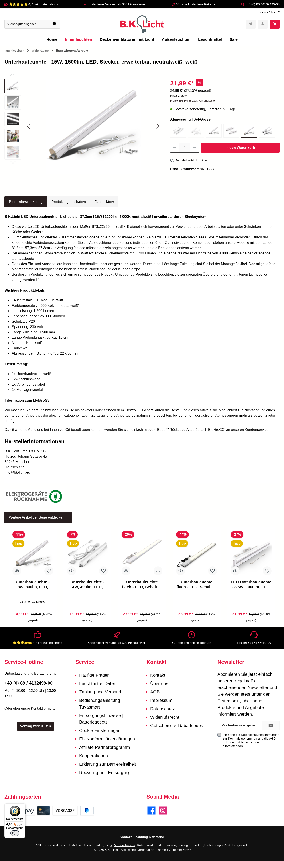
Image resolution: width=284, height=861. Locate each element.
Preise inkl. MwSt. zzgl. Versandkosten (193, 100)
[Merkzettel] (251, 24)
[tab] (25, 201)
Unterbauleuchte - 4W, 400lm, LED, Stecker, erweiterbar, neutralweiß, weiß (87, 584)
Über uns (159, 683)
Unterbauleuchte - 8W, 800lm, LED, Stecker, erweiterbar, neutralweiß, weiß (32, 584)
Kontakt (157, 675)
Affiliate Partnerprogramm (104, 747)
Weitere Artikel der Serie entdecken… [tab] (38, 517)
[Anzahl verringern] (174, 148)
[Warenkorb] (275, 24)
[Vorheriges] (29, 126)
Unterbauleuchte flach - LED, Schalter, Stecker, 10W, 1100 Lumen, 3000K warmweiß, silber (196, 584)
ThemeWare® (181, 849)
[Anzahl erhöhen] (194, 148)
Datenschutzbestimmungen (260, 734)
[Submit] (271, 725)
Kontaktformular (43, 708)
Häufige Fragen (94, 675)
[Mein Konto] (263, 24)
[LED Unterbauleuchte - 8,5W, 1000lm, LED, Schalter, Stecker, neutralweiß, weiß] (251, 554)
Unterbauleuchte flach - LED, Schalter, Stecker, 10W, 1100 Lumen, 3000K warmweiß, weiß (142, 584)
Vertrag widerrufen (35, 726)
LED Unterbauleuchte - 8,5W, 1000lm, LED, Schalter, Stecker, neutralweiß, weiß (251, 584)
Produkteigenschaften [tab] (68, 202)
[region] (83, 126)
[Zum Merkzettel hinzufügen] (48, 570)
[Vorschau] (16, 570)
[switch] (14, 833)
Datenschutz (162, 708)
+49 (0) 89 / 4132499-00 (262, 4)
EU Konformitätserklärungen (107, 738)
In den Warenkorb (240, 148)
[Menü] (22, 806)
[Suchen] (54, 24)
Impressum (161, 700)
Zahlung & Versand (149, 837)
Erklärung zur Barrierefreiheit (107, 764)
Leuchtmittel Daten (97, 683)
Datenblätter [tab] (104, 202)
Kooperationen (93, 755)
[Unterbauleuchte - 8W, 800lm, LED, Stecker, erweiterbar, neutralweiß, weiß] (214, 131)
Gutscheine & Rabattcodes (176, 725)
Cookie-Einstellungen (99, 730)
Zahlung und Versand (100, 691)
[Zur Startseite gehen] (142, 24)
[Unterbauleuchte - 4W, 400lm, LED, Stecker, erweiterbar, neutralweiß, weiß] (178, 131)
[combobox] (27, 24)
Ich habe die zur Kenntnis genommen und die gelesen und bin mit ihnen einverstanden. (251, 740)
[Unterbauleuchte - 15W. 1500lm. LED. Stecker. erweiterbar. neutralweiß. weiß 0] (93, 126)
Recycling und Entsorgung (105, 772)
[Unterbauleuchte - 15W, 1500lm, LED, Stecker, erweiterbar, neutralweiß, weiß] (249, 131)
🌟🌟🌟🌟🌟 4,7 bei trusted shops (33, 4)
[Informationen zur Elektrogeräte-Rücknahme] (34, 497)
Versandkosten (124, 845)
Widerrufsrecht (164, 717)
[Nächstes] (157, 126)
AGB (155, 691)
